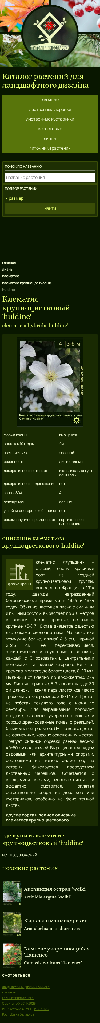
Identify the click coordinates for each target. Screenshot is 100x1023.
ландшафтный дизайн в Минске (26, 987)
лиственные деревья (50, 109)
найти (50, 208)
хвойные (50, 99)
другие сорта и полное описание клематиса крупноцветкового (41, 817)
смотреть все (16, 975)
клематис (10, 276)
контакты (9, 992)
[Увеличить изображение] (50, 425)
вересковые (50, 128)
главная (9, 262)
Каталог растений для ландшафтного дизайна (45, 81)
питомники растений (50, 148)
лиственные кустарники (50, 119)
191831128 (41, 1009)
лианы (50, 138)
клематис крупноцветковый (26, 282)
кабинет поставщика (18, 998)
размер (16, 198)
